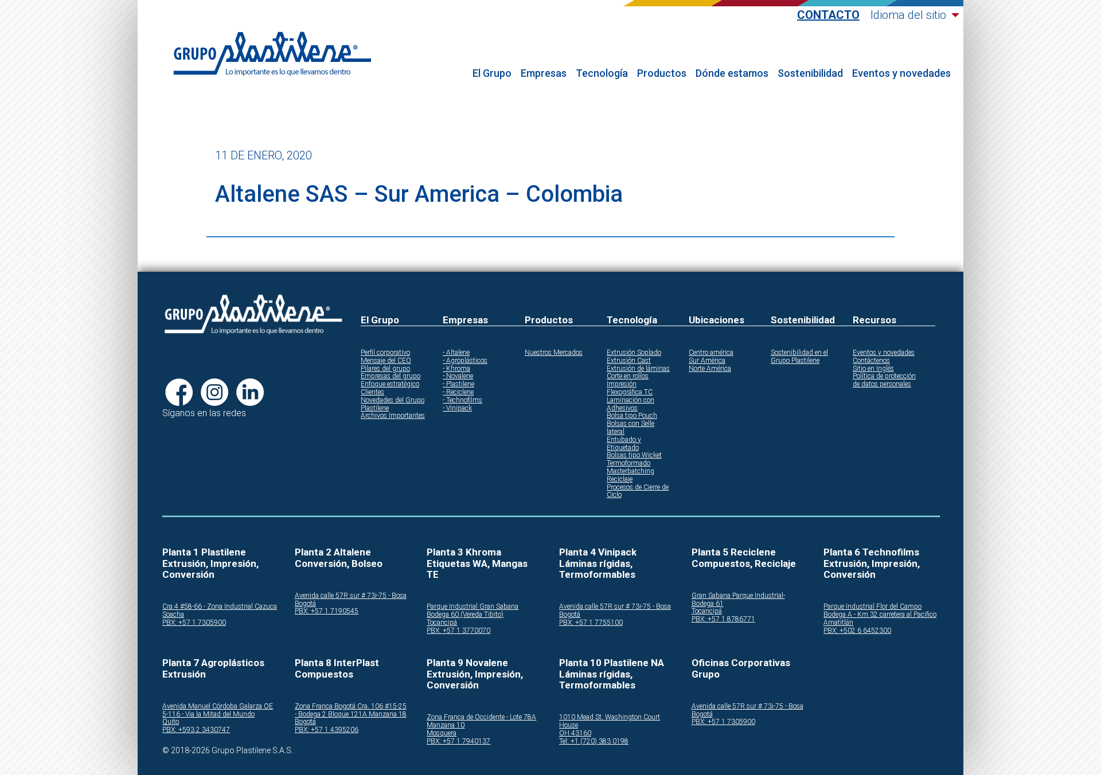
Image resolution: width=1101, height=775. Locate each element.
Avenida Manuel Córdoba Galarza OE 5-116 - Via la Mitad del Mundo (217, 710)
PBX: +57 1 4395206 (326, 730)
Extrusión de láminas (638, 369)
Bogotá (305, 604)
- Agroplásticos (465, 361)
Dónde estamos (732, 73)
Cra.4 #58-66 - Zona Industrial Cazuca (219, 606)
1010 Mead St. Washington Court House (609, 721)
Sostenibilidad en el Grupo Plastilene (799, 357)
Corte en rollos (628, 376)
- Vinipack (457, 408)
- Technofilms (462, 400)
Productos (661, 73)
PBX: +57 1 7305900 (194, 623)
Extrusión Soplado (634, 353)
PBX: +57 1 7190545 (326, 611)
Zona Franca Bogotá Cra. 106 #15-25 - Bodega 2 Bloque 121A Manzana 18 (351, 710)
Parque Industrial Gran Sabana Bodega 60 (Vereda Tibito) (472, 611)
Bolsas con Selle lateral (630, 428)
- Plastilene (458, 384)
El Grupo (492, 73)
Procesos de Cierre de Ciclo (638, 491)
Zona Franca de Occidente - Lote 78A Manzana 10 (481, 721)
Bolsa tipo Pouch (632, 416)
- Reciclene (458, 392)
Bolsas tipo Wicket (634, 455)
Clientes (372, 392)
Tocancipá (442, 623)
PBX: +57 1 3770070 (458, 631)
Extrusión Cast (629, 361)
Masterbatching (630, 471)
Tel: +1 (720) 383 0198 (593, 741)
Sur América (707, 361)
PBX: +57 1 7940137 (458, 741)
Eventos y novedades (901, 73)
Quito (170, 722)
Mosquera (441, 733)
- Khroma (456, 369)
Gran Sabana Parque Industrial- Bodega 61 (738, 600)
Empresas (544, 73)
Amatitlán (838, 623)
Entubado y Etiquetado (624, 444)
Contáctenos (871, 361)
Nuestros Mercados (554, 353)
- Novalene (458, 376)
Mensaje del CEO (386, 361)
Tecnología (602, 73)
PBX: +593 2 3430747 (196, 730)
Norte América (710, 369)
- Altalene (456, 353)
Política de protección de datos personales (884, 380)
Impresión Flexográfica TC (630, 388)
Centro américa (711, 353)
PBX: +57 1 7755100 (591, 623)
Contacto (828, 15)
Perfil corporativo (385, 353)
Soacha (173, 615)
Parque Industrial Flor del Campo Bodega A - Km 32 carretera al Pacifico (879, 611)
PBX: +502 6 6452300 (857, 631)
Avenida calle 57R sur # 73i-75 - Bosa (351, 596)
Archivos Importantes (393, 416)
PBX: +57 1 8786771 (723, 619)
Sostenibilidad (810, 73)
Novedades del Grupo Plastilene (392, 404)
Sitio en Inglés (873, 369)
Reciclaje (620, 479)
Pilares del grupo (385, 369)
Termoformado (628, 463)
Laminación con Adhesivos (630, 404)
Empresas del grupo (390, 376)
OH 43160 (575, 733)
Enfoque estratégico (390, 384)
